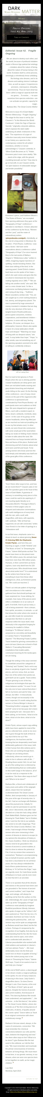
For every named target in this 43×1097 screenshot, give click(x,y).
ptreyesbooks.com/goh (15, 238)
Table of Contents (21, 37)
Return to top (31, 1079)
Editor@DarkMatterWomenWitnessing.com (23, 1092)
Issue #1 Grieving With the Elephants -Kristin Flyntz (21, 540)
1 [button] (28, 280)
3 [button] (13, 1062)
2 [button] (22, 1018)
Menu (21, 18)
